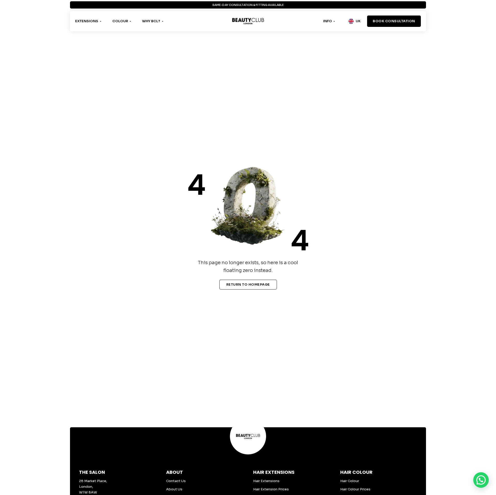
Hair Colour (349, 481)
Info (327, 21)
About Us (174, 489)
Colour (120, 21)
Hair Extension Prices (271, 489)
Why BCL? (151, 21)
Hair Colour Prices (355, 489)
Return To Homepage (248, 284)
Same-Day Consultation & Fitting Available (248, 6)
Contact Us (176, 481)
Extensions (86, 21)
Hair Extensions (266, 481)
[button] (481, 480)
